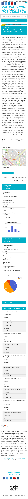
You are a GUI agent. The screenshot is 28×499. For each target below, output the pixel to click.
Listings (8, 458)
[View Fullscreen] (4, 156)
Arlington (17, 458)
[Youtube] (14, 478)
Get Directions (8, 173)
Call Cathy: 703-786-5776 (8, 1)
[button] (14, 20)
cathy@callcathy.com (21, 1)
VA (12, 458)
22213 (4, 459)
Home (3, 458)
